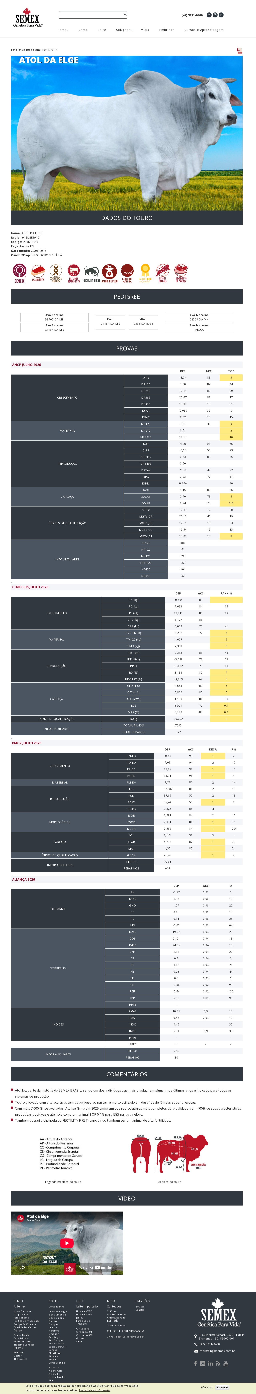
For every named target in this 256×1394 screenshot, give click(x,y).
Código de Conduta (25, 1324)
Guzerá (80, 1338)
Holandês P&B (84, 1314)
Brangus (53, 1324)
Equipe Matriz (21, 1335)
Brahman (54, 1367)
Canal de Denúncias (25, 1327)
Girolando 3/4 (84, 1331)
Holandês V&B (84, 1311)
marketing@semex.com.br (217, 1351)
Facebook (209, 14)
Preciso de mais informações (94, 1390)
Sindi (51, 1380)
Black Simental (57, 1317)
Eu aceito (222, 1387)
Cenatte (140, 1309)
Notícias (111, 1311)
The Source (20, 1358)
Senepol (53, 1349)
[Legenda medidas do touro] (63, 1131)
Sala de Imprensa (117, 1314)
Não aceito (207, 1387)
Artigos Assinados (117, 1317)
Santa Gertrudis (58, 1346)
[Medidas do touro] (169, 1131)
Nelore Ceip (55, 1370)
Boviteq (140, 1306)
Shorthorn (55, 1353)
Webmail (19, 1352)
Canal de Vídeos (116, 1325)
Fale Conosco (21, 1317)
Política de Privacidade (27, 1320)
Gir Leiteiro (82, 1328)
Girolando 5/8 (84, 1335)
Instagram (215, 14)
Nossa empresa (22, 1311)
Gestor (18, 1355)
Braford (53, 1320)
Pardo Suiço (83, 1320)
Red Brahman (56, 1343)
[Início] (28, 9)
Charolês (54, 1327)
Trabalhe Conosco (24, 1344)
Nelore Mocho (57, 1377)
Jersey (79, 1317)
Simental (54, 1356)
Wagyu (52, 1359)
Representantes (22, 1341)
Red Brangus (56, 1340)
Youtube (221, 14)
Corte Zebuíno (57, 1362)
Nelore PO (55, 1373)
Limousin (54, 1333)
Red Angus (54, 1337)
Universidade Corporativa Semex (125, 1336)
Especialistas (21, 1338)
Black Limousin (57, 1314)
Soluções (123, 30)
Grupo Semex (22, 1314)
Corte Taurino (57, 1306)
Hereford (54, 1330)
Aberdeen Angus (58, 1311)
